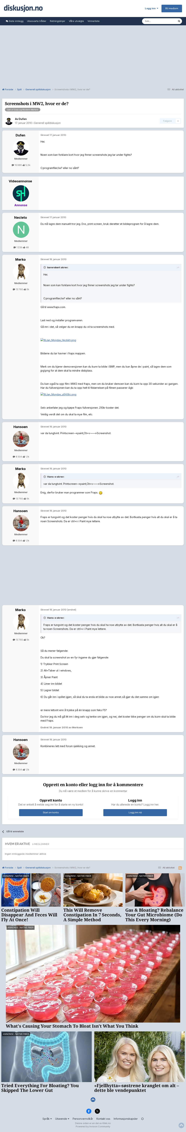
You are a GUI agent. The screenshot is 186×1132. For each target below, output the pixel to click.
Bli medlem (171, 8)
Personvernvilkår (83, 1118)
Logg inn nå (135, 812)
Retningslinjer (57, 21)
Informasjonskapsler (126, 1118)
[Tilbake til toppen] (93, 1100)
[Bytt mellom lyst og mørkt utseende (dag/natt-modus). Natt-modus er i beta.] (142, 1118)
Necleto (20, 217)
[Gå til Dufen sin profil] (9, 121)
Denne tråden (165, 21)
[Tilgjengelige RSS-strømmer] (180, 868)
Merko (20, 259)
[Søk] (179, 21)
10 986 (18, 165)
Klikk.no (106, 1123)
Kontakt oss (103, 1118)
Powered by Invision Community (93, 1126)
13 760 (19, 289)
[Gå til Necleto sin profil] (21, 230)
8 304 (19, 456)
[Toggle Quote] (45, 267)
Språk (46, 1118)
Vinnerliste (94, 21)
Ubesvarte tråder (36, 21)
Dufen (23, 118)
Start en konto (51, 812)
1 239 (19, 247)
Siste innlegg (15, 21)
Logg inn (151, 8)
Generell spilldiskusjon (47, 122)
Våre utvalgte (76, 21)
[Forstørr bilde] (58, 340)
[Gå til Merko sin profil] (21, 272)
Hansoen (20, 427)
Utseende (61, 1118)
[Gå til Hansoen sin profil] (21, 439)
